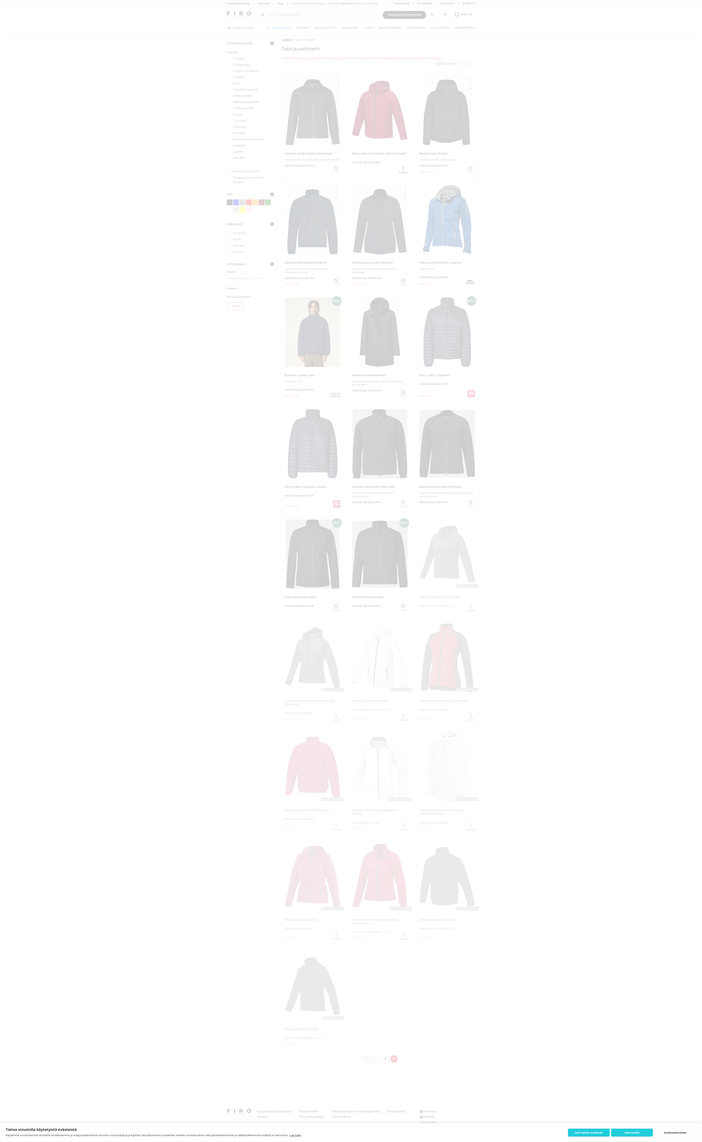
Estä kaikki (632, 1132)
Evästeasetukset (675, 1132)
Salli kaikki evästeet (589, 1132)
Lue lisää (295, 1135)
